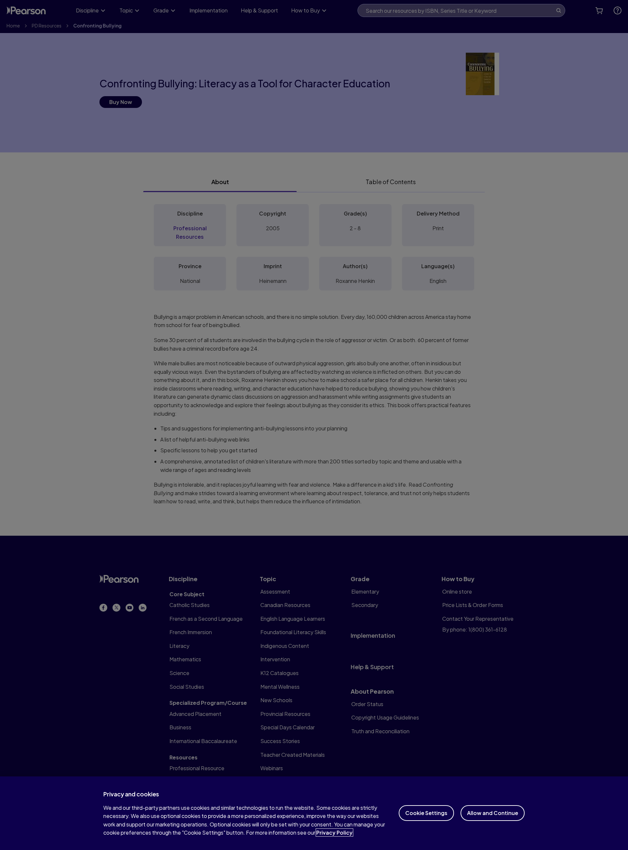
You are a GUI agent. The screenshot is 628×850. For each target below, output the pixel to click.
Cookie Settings (426, 812)
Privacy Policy (334, 832)
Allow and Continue (492, 812)
